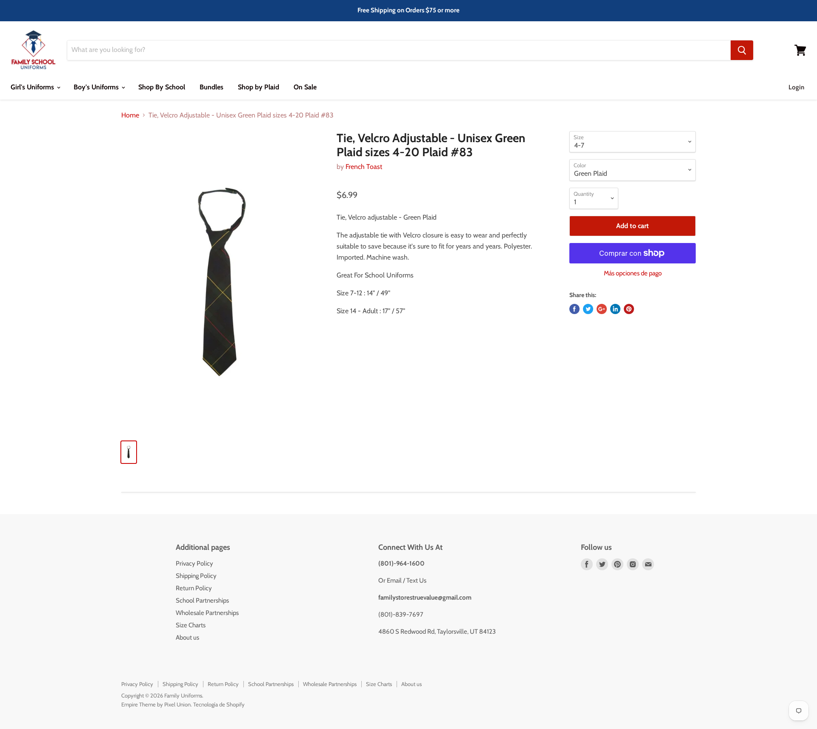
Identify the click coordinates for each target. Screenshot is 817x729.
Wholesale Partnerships (207, 613)
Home (130, 115)
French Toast (364, 167)
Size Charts (191, 625)
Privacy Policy (194, 563)
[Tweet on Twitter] (588, 309)
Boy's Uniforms (97, 87)
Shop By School (161, 87)
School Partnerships (202, 600)
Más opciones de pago (633, 273)
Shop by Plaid (258, 87)
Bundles (211, 87)
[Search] (742, 50)
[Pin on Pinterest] (629, 309)
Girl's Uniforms (33, 87)
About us (187, 637)
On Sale (305, 87)
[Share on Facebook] (574, 309)
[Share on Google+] (602, 309)
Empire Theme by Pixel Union (156, 704)
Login (796, 87)
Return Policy (194, 588)
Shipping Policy (196, 576)
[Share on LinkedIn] (615, 309)
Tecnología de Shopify (219, 704)
